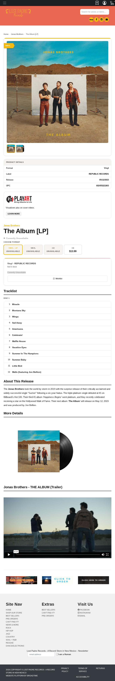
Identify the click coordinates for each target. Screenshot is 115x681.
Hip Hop (9, 631)
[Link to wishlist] (97, 3)
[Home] (18, 13)
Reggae (9, 643)
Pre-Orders (12, 619)
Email (82, 616)
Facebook (85, 610)
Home (6, 34)
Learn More (14, 214)
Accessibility (82, 677)
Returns (100, 668)
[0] (112, 3)
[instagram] (101, 19)
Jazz (8, 634)
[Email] (106, 19)
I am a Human (64, 654)
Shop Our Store (14, 613)
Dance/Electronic (15, 646)
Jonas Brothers (17, 34)
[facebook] (96, 19)
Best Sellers (12, 616)
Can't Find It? (12, 622)
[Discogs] (91, 19)
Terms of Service (82, 669)
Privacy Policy (65, 669)
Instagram (85, 613)
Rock (8, 628)
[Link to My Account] (105, 3)
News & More (12, 625)
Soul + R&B (11, 640)
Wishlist (59, 279)
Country (10, 637)
